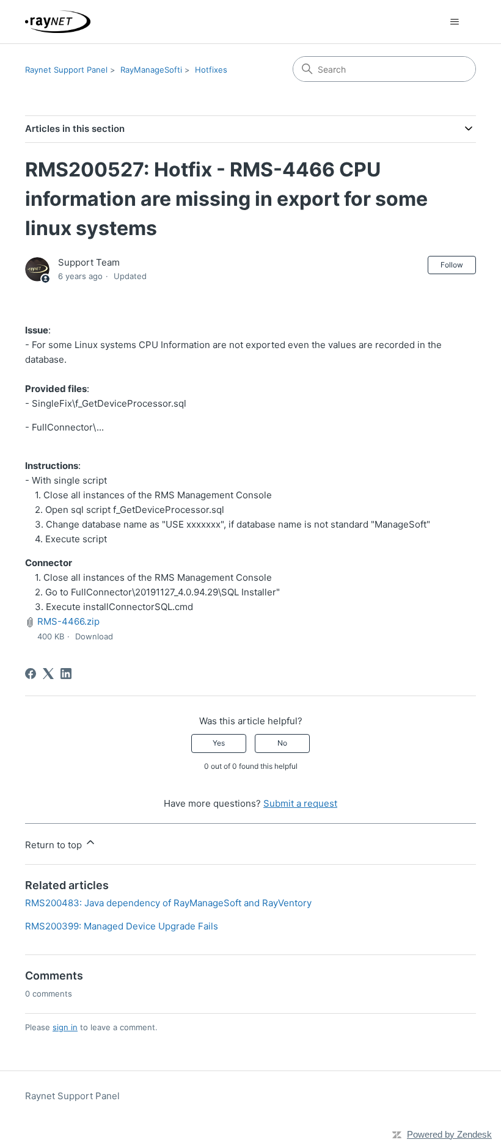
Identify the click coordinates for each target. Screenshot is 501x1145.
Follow (452, 264)
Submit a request (300, 803)
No (282, 742)
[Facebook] (30, 673)
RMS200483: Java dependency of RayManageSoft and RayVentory (168, 903)
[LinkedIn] (65, 673)
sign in (65, 1027)
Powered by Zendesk (449, 1134)
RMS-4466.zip (68, 621)
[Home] (57, 21)
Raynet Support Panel (66, 70)
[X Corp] (48, 673)
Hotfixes (211, 70)
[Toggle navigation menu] (454, 22)
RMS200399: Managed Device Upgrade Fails (121, 926)
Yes (219, 742)
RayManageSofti (151, 70)
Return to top (54, 845)
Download (94, 636)
